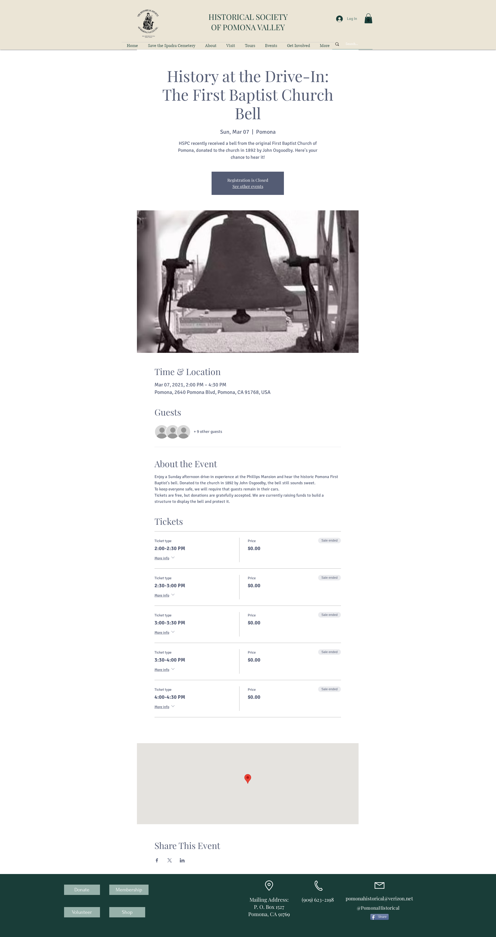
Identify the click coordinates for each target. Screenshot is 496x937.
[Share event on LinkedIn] (182, 860)
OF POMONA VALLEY (248, 27)
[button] (368, 18)
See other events (248, 186)
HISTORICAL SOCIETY (248, 17)
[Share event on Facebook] (156, 860)
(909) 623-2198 (318, 899)
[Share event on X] (169, 860)
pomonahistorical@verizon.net (379, 898)
